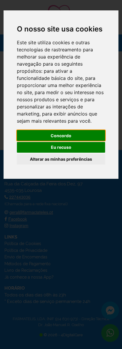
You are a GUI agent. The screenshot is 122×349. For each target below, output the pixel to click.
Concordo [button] (61, 135)
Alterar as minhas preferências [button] (61, 159)
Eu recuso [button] (61, 147)
